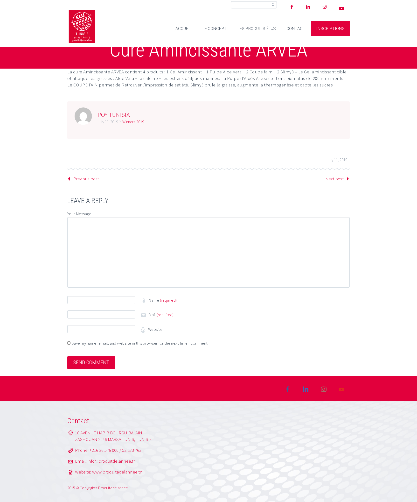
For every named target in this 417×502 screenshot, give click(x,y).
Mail (161, 314)
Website (154, 329)
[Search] (273, 4)
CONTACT (295, 28)
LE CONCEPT (214, 28)
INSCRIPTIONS (330, 28)
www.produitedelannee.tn (117, 472)
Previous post (86, 179)
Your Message (79, 213)
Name (162, 300)
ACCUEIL (183, 28)
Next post (334, 179)
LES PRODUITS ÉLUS (256, 28)
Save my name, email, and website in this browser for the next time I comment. (140, 343)
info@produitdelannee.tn (112, 461)
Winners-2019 (133, 121)
